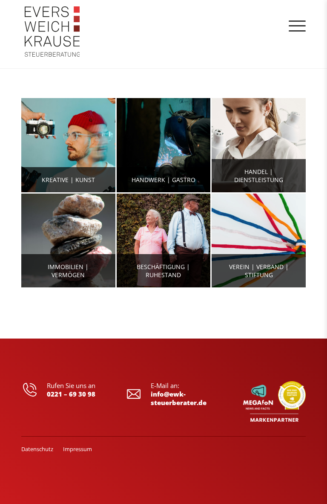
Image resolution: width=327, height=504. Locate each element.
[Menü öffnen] (297, 26)
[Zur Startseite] (52, 34)
